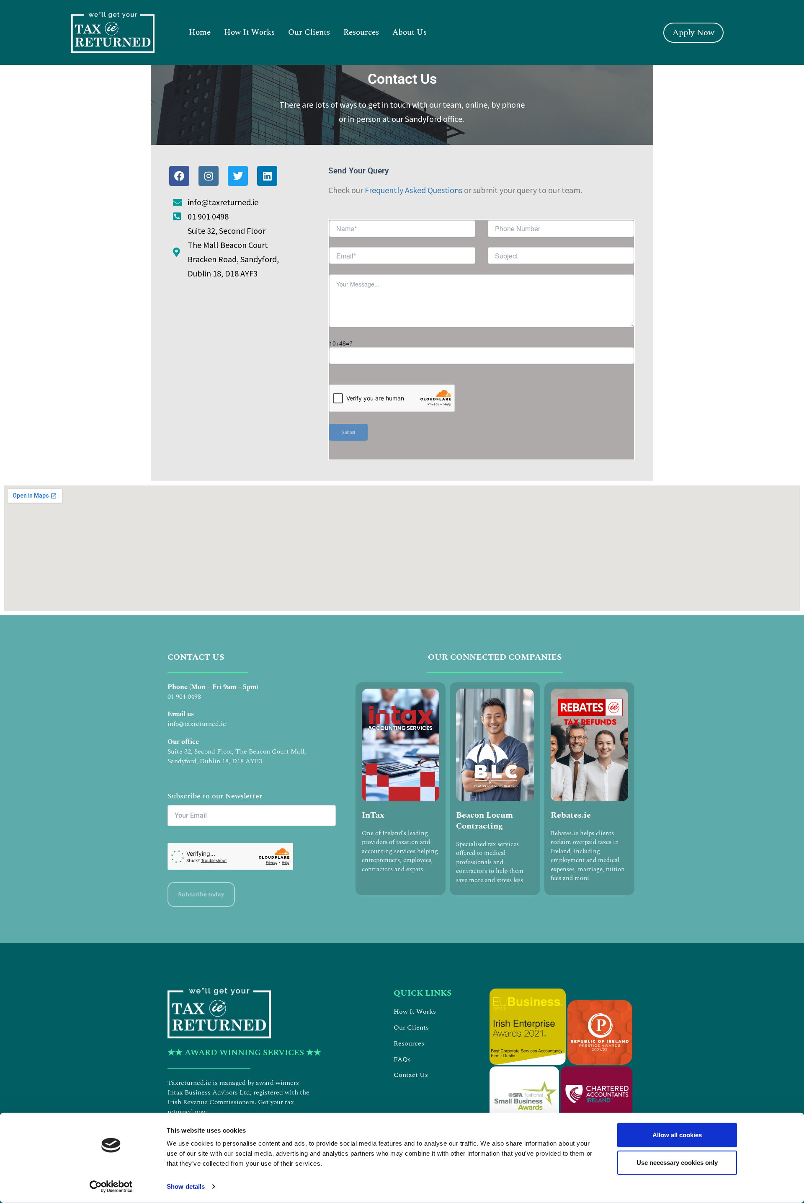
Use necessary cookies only (677, 1162)
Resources (361, 32)
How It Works (249, 32)
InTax (373, 815)
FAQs (402, 1059)
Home (200, 32)
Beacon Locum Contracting (484, 820)
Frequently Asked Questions (413, 190)
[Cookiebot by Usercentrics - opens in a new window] (111, 1186)
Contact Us (411, 1075)
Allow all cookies (677, 1134)
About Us (409, 32)
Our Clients (309, 32)
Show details (186, 1186)
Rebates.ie (571, 815)
